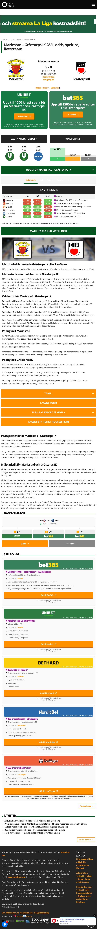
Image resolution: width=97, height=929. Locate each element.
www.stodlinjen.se (16, 877)
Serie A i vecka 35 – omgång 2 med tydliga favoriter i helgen (32, 833)
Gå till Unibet (47, 644)
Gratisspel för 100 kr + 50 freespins (71, 200)
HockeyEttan (48, 78)
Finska (29, 916)
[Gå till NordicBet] (48, 712)
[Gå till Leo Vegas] (48, 761)
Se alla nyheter (85, 839)
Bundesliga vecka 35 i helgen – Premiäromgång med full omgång (34, 830)
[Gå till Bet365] (48, 565)
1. (10, 150)
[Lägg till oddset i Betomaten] (15, 532)
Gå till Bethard (47, 693)
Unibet (9, 216)
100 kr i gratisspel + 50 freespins (70, 213)
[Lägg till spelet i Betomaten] (11, 146)
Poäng (50, 180)
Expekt (9, 207)
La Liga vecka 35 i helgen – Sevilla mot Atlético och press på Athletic (36, 827)
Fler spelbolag (85, 806)
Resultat (60, 180)
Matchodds (31, 180)
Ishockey (6, 39)
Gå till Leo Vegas (47, 791)
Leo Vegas (10, 210)
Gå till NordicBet (47, 742)
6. (38, 150)
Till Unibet (23, 116)
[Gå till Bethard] (48, 663)
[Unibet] (10, 156)
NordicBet (10, 213)
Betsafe (9, 200)
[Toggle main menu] (93, 4)
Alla (70, 180)
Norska (19, 916)
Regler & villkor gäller (86, 569)
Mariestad (15, 79)
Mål (41, 180)
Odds (23, 543)
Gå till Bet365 (47, 595)
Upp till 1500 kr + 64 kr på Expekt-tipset (73, 206)
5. (24, 150)
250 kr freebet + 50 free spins (69, 203)
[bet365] (48, 536)
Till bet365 (71, 114)
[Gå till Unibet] (48, 614)
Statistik (55, 88)
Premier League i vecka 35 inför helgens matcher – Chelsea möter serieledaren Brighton (45, 824)
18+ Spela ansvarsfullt (69, 569)
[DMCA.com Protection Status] (10, 921)
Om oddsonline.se (10, 912)
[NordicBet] (38, 156)
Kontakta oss (26, 912)
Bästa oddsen (41, 88)
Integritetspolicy (41, 912)
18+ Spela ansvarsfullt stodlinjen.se (48, 600)
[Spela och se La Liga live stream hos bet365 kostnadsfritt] (48, 24)
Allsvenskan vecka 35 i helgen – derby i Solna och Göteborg (32, 821)
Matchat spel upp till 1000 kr (68, 216)
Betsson (9, 203)
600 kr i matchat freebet (67, 210)
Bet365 (20, 578)
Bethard (21, 676)
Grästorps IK (81, 79)
